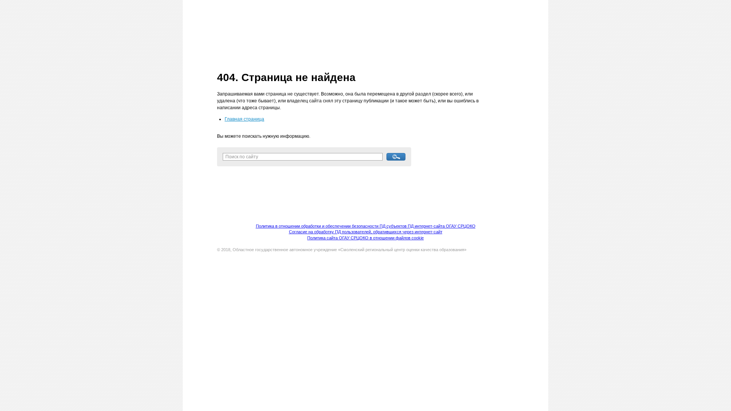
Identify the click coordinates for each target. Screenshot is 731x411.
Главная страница (244, 119)
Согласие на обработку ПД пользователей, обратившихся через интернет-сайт (365, 231)
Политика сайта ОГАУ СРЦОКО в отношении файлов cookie (365, 238)
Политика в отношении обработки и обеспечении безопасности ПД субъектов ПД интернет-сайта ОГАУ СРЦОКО (366, 226)
